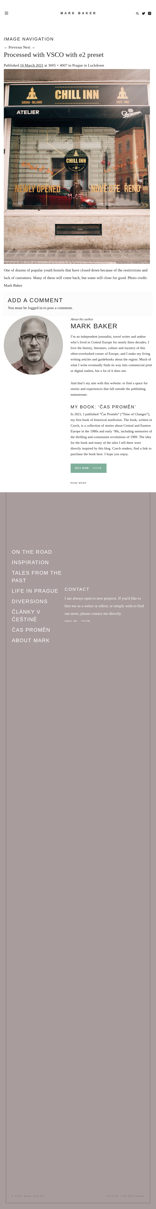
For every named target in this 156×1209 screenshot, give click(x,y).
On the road (32, 552)
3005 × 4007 (57, 65)
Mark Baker (78, 13)
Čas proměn (31, 630)
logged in (35, 308)
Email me (71, 621)
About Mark (31, 640)
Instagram (149, 13)
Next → (29, 47)
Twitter (143, 13)
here (100, 454)
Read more (79, 483)
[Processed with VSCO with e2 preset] (77, 262)
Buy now (82, 468)
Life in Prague (35, 591)
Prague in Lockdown (88, 65)
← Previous (13, 47)
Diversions (30, 601)
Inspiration (30, 562)
